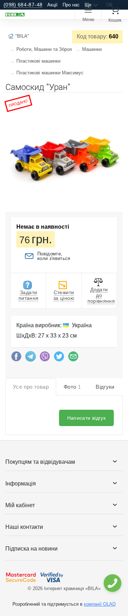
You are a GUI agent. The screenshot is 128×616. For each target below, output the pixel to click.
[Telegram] (30, 358)
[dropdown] (112, 583)
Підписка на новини (31, 549)
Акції (52, 4)
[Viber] (44, 358)
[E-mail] (73, 358)
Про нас (71, 4)
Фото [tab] (72, 387)
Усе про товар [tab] (31, 387)
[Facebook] (16, 358)
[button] (116, 100)
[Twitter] (59, 358)
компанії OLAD (100, 604)
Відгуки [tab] (105, 387)
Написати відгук (86, 418)
